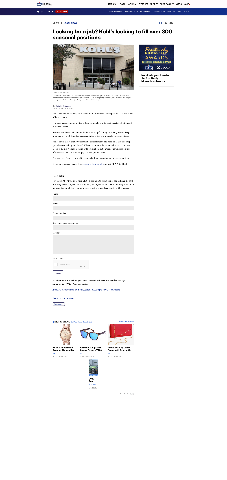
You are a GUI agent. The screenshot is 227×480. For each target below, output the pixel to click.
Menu (111, 4)
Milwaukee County (115, 11)
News (56, 23)
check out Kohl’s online (93, 163)
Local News (70, 23)
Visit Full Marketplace (126, 321)
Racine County (145, 11)
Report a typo (58, 304)
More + (186, 11)
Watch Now (182, 4)
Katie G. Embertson (63, 106)
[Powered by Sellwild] (130, 394)
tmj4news (42, 12)
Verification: (58, 258)
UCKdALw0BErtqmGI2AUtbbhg (49, 12)
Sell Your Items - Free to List (81, 322)
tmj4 (38, 12)
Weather (143, 4)
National (132, 4)
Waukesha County (131, 11)
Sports (154, 4)
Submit (58, 273)
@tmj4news (52, 12)
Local (122, 4)
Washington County (174, 11)
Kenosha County (159, 11)
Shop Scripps (167, 4)
